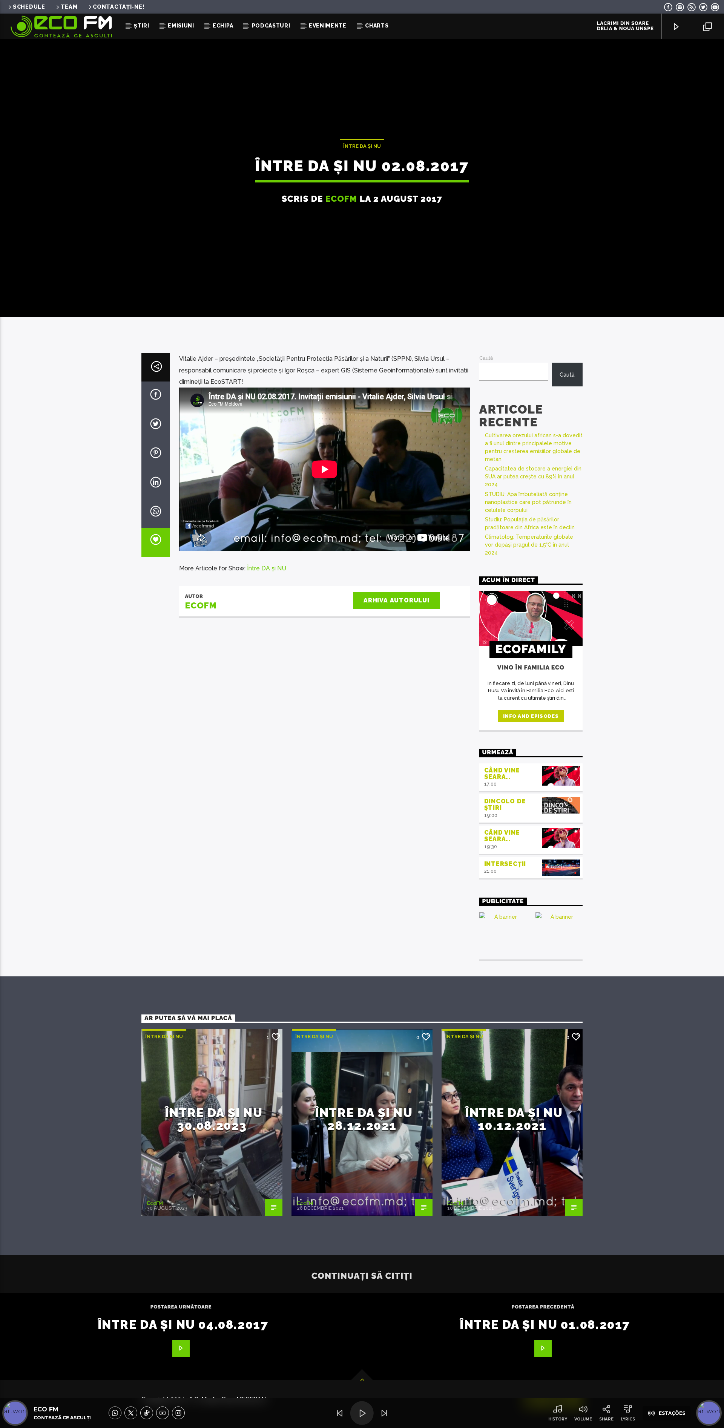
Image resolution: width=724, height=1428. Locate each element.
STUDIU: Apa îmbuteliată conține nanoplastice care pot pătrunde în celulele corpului (528, 502)
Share (606, 1419)
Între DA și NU (362, 146)
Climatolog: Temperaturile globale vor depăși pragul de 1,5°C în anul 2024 (529, 545)
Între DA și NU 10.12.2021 (514, 1119)
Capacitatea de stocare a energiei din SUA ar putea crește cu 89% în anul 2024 (533, 476)
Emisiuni (181, 26)
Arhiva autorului (396, 600)
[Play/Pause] (362, 1413)
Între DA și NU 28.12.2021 (364, 1119)
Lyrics (628, 1419)
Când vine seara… (502, 773)
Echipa (223, 26)
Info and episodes (530, 716)
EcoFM (341, 199)
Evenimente (328, 26)
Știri (141, 26)
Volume (583, 1419)
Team (69, 6)
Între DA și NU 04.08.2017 (183, 1324)
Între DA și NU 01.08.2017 (545, 1324)
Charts (376, 26)
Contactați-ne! (118, 6)
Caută (486, 358)
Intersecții (505, 863)
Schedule (29, 6)
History (557, 1419)
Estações (672, 1413)
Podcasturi (271, 26)
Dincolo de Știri (505, 804)
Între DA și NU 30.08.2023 (213, 1119)
